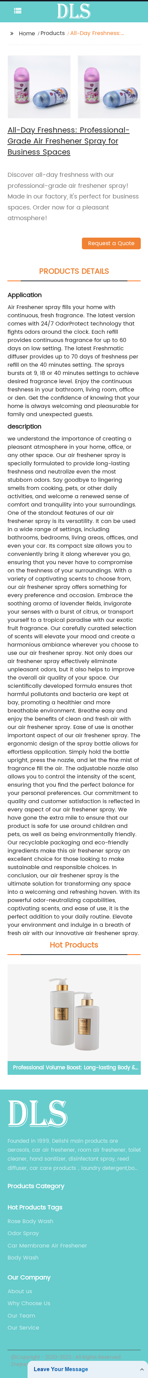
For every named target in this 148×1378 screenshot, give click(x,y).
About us (20, 1291)
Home (27, 33)
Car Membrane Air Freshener (47, 1246)
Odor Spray (23, 1233)
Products (53, 33)
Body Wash (23, 1258)
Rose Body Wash (30, 1221)
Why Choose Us (29, 1303)
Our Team (21, 1315)
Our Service (23, 1327)
